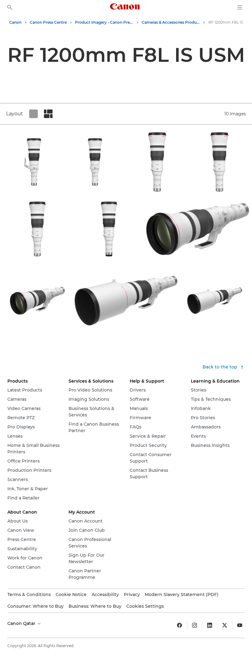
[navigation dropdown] (240, 7)
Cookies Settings (145, 606)
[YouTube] (239, 625)
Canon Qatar (22, 623)
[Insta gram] (194, 625)
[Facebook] (179, 625)
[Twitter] (224, 625)
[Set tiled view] (33, 113)
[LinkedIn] (209, 625)
